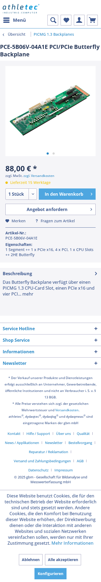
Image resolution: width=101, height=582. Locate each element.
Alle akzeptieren (63, 559)
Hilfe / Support (38, 433)
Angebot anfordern (47, 209)
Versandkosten (67, 410)
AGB (80, 461)
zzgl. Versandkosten (38, 175)
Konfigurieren (50, 573)
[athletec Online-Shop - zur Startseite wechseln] (21, 8)
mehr (27, 294)
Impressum (63, 470)
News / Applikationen (22, 442)
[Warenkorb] (92, 20)
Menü (19, 20)
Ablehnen (31, 559)
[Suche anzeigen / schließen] (52, 20)
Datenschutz (38, 470)
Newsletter (53, 442)
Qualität (83, 433)
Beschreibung (17, 274)
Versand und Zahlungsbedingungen (42, 461)
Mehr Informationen (72, 543)
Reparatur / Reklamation (48, 451)
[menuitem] (14, 20)
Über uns (63, 433)
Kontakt (14, 433)
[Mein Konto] (79, 20)
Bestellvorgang (80, 442)
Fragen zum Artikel (57, 220)
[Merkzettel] (66, 20)
